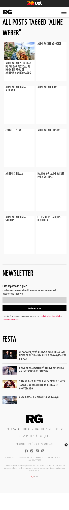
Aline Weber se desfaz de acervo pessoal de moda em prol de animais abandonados (18, 68)
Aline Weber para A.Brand (16, 89)
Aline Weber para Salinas (16, 219)
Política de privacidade (40, 444)
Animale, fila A (14, 173)
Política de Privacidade (51, 316)
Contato (20, 444)
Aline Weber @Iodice (49, 43)
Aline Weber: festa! (49, 130)
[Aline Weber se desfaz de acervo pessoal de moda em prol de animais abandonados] (19, 59)
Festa (33, 436)
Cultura (23, 429)
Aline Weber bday (48, 87)
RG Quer (45, 436)
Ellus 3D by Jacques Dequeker (49, 219)
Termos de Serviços (11, 319)
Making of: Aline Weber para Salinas (51, 175)
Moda (35, 429)
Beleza (11, 429)
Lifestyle (47, 429)
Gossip (23, 436)
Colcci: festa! (13, 130)
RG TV (59, 429)
